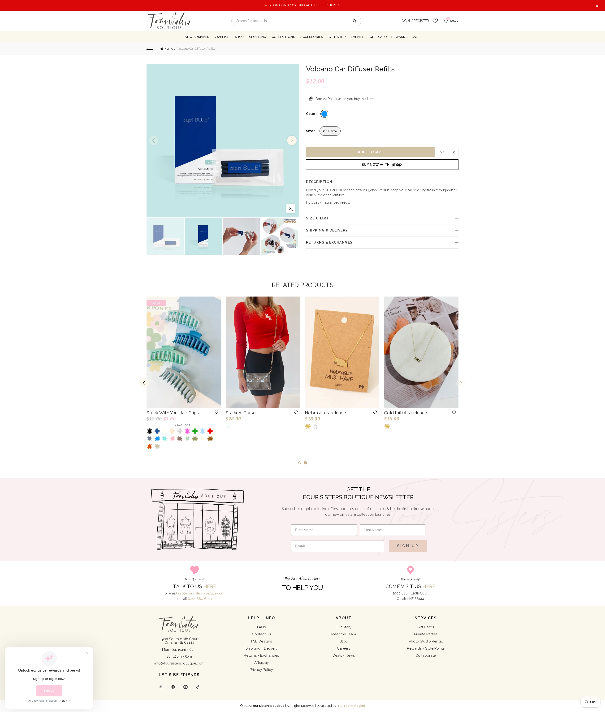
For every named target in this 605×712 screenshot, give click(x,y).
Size (309, 131)
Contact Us (261, 634)
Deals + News (344, 655)
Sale (416, 37)
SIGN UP (408, 546)
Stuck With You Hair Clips (173, 412)
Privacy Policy (261, 670)
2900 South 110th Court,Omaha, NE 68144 (179, 641)
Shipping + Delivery (261, 648)
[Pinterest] (185, 687)
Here (209, 586)
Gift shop (337, 37)
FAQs (261, 627)
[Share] (453, 152)
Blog (344, 641)
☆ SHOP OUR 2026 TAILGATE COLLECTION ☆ (302, 5)
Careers (343, 648)
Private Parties (425, 634)
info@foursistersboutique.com (201, 593)
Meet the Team (343, 634)
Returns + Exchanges (261, 655)
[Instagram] (161, 687)
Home (168, 48)
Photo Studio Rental (426, 641)
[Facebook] (173, 687)
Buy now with (376, 164)
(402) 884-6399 (200, 599)
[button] (216, 412)
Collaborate (425, 655)
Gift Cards (425, 627)
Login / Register (414, 21)
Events (357, 37)
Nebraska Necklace (325, 412)
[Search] (354, 21)
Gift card (378, 37)
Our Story (343, 627)
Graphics (221, 37)
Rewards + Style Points (426, 648)
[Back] (150, 48)
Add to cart (370, 152)
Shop (239, 37)
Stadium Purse (241, 412)
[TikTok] (198, 687)
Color (310, 114)
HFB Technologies (351, 706)
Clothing (257, 37)
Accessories (311, 37)
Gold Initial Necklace (405, 412)
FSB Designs (261, 641)
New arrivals (197, 37)
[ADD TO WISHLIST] (442, 152)
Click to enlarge (290, 208)
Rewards (399, 37)
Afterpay (261, 662)
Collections (283, 37)
